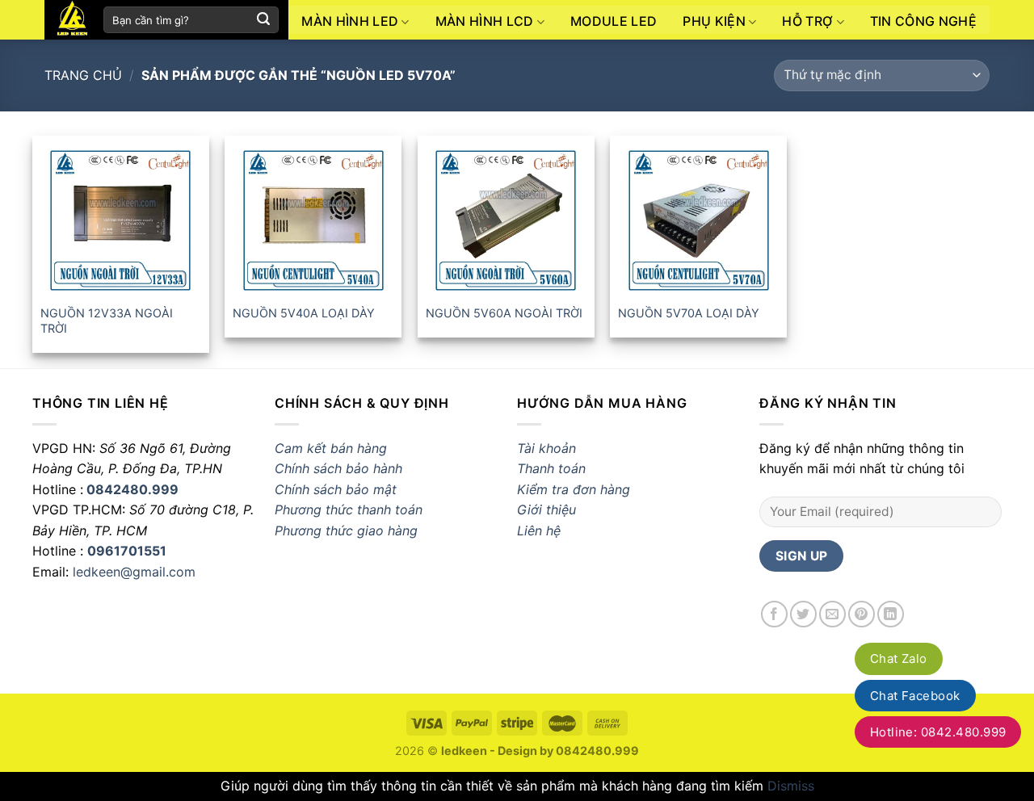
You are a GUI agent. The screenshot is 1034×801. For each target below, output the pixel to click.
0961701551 (126, 551)
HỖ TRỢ (807, 21)
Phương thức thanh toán (348, 509)
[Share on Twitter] (803, 614)
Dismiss (790, 786)
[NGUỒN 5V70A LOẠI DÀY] (698, 220)
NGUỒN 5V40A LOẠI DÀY (304, 313)
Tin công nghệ (923, 21)
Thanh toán (551, 468)
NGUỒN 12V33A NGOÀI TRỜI (106, 320)
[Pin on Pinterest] (861, 614)
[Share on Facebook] (774, 614)
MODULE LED (613, 21)
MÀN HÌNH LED (349, 21)
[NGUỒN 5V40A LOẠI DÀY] (313, 220)
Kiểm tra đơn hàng (573, 489)
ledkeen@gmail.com (134, 572)
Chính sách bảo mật (336, 489)
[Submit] (263, 20)
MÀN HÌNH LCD (484, 21)
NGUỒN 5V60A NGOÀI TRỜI (504, 313)
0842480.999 (132, 489)
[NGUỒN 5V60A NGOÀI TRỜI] (506, 220)
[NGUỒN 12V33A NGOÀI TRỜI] (120, 220)
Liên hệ (539, 530)
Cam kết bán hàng (331, 448)
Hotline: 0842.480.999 (938, 732)
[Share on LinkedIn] (890, 614)
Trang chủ (83, 75)
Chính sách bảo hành (338, 468)
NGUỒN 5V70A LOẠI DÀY (688, 313)
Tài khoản (546, 448)
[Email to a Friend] (832, 614)
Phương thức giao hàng (348, 530)
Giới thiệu (546, 509)
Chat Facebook (915, 695)
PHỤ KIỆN (714, 21)
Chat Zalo (898, 658)
